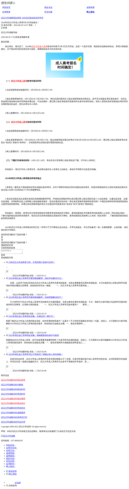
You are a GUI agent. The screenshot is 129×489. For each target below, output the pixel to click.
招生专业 (48, 7)
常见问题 (48, 12)
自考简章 (6, 12)
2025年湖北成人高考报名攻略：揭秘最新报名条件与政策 (34, 335)
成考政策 (10, 456)
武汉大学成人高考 (39, 46)
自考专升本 (11, 448)
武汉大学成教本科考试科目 (13, 408)
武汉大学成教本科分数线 (12, 385)
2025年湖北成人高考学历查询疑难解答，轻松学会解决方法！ (36, 278)
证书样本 (10, 464)
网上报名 (91, 12)
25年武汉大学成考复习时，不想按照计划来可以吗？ (32, 262)
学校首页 (10, 445)
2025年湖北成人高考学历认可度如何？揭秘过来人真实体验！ (36, 354)
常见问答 (10, 461)
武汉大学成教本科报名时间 (13, 389)
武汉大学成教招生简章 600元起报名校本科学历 (22, 18)
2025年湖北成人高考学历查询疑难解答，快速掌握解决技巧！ (36, 297)
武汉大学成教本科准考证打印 (14, 417)
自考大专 (10, 450)
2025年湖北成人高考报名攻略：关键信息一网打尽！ (32, 316)
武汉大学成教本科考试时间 (13, 394)
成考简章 (91, 7)
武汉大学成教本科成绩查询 (13, 413)
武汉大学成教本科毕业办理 (13, 422)
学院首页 (6, 7)
